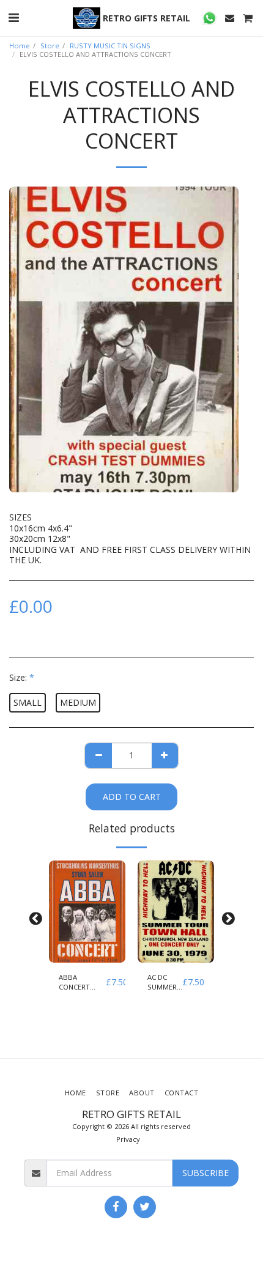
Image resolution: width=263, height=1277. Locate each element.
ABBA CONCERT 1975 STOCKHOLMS (82, 982)
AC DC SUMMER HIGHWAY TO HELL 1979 (163, 982)
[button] (13, 17)
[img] (87, 912)
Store (49, 45)
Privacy (128, 1139)
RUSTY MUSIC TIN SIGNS (110, 45)
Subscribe (205, 1173)
